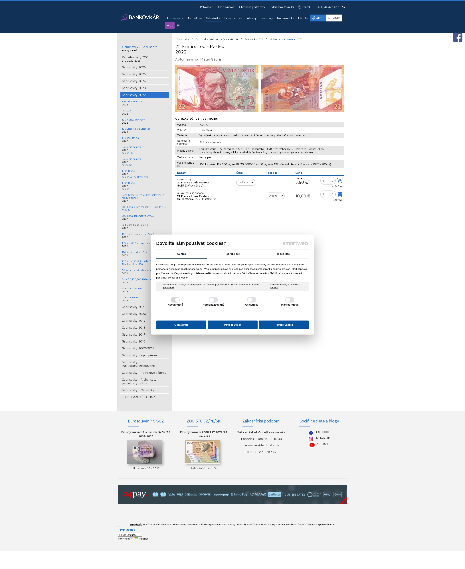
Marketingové (289, 304)
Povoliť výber (232, 324)
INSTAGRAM (323, 438)
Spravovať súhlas (326, 524)
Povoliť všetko (284, 324)
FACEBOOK (323, 432)
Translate (143, 539)
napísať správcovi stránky (262, 524)
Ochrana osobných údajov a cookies (284, 286)
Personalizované (213, 304)
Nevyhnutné (175, 304)
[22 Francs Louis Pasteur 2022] (216, 88)
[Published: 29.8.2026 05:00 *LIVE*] (145, 524)
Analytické (251, 304)
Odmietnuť (181, 324)
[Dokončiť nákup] (178, 25)
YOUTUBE (323, 443)
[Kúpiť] (339, 180)
